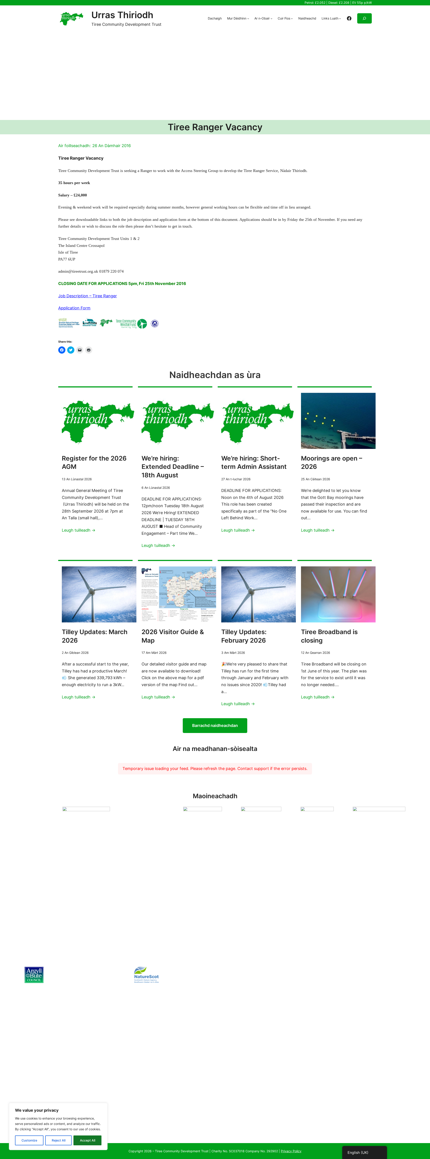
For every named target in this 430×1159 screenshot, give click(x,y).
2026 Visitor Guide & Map (173, 636)
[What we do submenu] (271, 18)
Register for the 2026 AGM (94, 462)
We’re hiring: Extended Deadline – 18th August (173, 466)
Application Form (74, 308)
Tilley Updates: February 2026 (244, 636)
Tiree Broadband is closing (329, 636)
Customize (29, 1140)
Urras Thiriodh (122, 14)
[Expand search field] (364, 18)
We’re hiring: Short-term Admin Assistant (254, 462)
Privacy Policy (291, 1151)
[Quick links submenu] (340, 18)
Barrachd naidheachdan (215, 725)
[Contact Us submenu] (292, 18)
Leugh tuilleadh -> (78, 530)
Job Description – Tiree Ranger (87, 296)
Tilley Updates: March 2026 (94, 636)
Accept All (87, 1140)
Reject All (58, 1140)
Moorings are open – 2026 (331, 462)
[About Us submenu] (248, 18)
